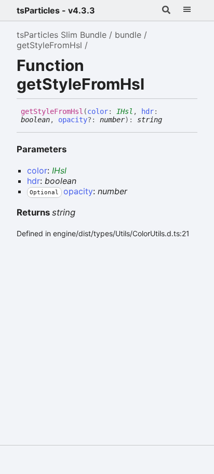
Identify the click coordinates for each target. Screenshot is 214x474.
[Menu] (187, 10)
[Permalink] (169, 120)
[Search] (166, 10)
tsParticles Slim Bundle (61, 35)
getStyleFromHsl (49, 45)
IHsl (124, 111)
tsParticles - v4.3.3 (56, 10)
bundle (128, 35)
